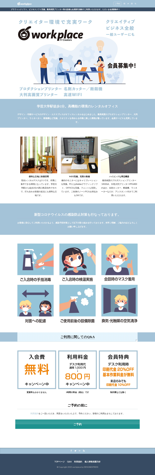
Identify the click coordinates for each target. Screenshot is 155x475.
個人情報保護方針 (93, 461)
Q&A (69, 461)
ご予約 (117, 4)
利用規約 (34, 413)
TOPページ (59, 461)
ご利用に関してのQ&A (77, 337)
